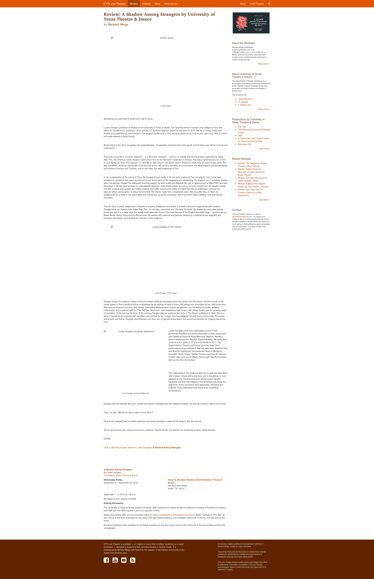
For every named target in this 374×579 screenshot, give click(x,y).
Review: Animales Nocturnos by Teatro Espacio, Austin (252, 179)
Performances (170, 3)
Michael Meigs (118, 24)
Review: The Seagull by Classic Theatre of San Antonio (252, 164)
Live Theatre (114, 4)
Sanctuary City (244, 144)
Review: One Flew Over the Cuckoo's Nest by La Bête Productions (250, 192)
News (157, 3)
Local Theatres (257, 3)
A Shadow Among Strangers (118, 469)
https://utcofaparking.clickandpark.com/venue (174, 514)
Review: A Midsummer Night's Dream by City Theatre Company (253, 185)
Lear (240, 135)
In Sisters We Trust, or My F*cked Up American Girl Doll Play (253, 140)
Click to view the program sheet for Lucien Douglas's (142, 447)
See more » (264, 148)
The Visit (242, 126)
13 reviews (243, 101)
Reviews (134, 3)
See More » (264, 199)
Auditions (146, 3)
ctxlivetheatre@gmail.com (242, 216)
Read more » (264, 63)
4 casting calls (244, 104)
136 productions (245, 98)
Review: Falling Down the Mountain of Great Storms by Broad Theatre (251, 171)
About (243, 3)
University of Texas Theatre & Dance (121, 475)
